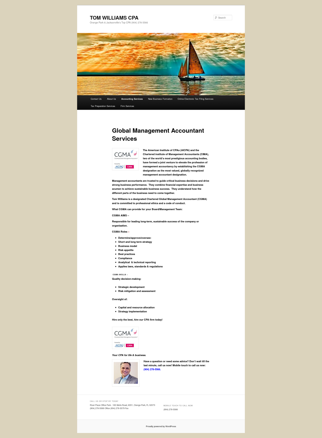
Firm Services (127, 106)
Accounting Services (132, 98)
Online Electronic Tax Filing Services (195, 98)
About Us (111, 98)
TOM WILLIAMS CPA (114, 17)
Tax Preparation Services (103, 106)
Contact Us (96, 98)
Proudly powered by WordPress (161, 426)
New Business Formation (160, 98)
